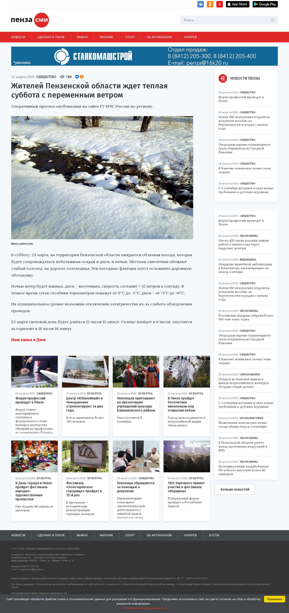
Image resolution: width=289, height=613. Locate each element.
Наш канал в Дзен (28, 339)
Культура (94, 393)
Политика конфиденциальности (144, 608)
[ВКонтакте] (77, 77)
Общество (46, 77)
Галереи (190, 37)
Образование (250, 374)
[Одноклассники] (82, 77)
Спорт (130, 37)
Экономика (249, 235)
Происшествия (251, 418)
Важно (82, 37)
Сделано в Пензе (51, 37)
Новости (18, 37)
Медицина (248, 259)
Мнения (106, 37)
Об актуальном (159, 37)
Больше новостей (235, 489)
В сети (214, 535)
